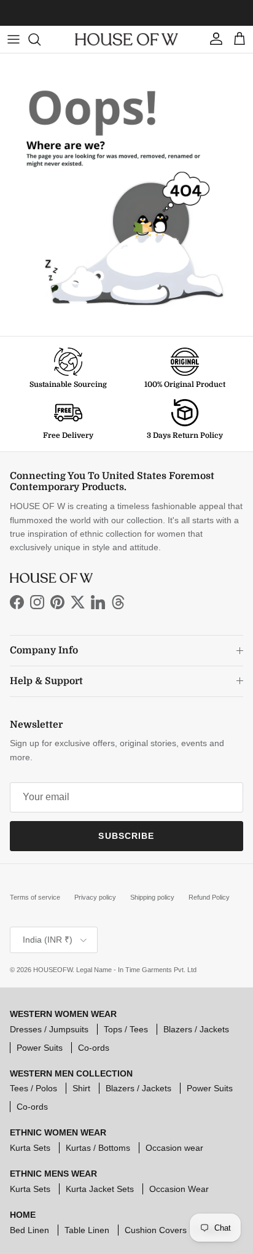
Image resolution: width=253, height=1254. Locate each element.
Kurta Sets (30, 1148)
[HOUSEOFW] (126, 40)
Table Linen (86, 1230)
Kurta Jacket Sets (100, 1189)
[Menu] (13, 39)
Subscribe (126, 836)
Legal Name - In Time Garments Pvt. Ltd (136, 969)
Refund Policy (209, 897)
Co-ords (93, 1048)
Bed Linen (29, 1230)
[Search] (40, 39)
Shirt (81, 1088)
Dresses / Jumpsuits (49, 1029)
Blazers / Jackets (196, 1029)
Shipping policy (152, 897)
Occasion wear (174, 1148)
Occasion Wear (179, 1189)
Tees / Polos (33, 1088)
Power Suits (40, 1048)
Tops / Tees (126, 1029)
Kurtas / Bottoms (98, 1148)
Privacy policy (95, 897)
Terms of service (35, 897)
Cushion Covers (156, 1230)
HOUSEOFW (52, 969)
